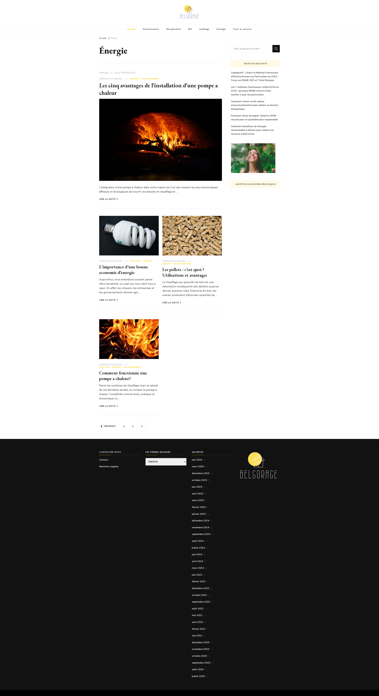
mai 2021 (197, 635)
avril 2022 (197, 622)
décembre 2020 (200, 642)
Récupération (173, 29)
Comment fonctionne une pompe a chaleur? (123, 375)
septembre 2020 (201, 662)
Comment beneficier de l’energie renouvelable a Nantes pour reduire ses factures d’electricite (252, 130)
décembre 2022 (200, 588)
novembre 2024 (200, 527)
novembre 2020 (200, 649)
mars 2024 (198, 568)
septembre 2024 (201, 534)
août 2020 (198, 669)
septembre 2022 (201, 601)
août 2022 (198, 608)
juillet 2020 (198, 676)
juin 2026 (197, 459)
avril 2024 (197, 561)
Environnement (151, 29)
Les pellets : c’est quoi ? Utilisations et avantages (184, 272)
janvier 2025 (199, 514)
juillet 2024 (198, 547)
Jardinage (204, 29)
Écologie (221, 29)
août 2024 (198, 541)
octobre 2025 (199, 480)
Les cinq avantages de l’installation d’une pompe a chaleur (158, 89)
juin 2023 (197, 574)
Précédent (110, 426)
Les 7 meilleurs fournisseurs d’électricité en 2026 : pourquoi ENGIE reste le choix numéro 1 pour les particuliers (255, 90)
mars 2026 (198, 466)
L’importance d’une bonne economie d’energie (123, 269)
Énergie (131, 29)
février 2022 (198, 629)
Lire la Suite (107, 199)
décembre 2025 (200, 473)
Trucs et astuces (242, 29)
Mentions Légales (109, 466)
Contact (103, 459)
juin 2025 (197, 486)
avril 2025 (197, 493)
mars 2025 (198, 500)
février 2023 (198, 581)
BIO (190, 29)
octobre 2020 (199, 656)
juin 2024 (197, 554)
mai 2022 (197, 615)
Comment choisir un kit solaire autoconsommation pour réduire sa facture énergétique (254, 105)
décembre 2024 (200, 520)
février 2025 (198, 507)
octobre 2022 (199, 595)
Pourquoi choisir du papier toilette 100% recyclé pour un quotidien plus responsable (254, 117)
